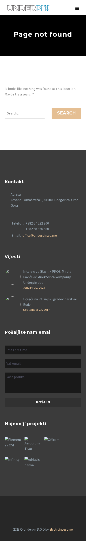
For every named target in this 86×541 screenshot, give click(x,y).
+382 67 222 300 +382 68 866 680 (37, 226)
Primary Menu (77, 8)
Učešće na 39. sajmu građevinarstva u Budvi (50, 302)
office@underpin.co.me (39, 235)
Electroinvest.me (61, 529)
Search (66, 113)
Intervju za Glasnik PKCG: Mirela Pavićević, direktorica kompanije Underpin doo (47, 277)
